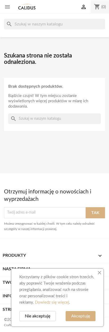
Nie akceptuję (37, 316)
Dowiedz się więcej (52, 302)
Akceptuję (80, 316)
